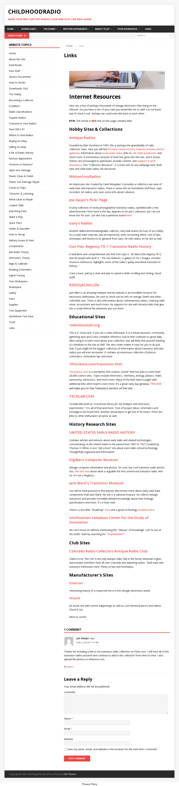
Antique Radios (82, 137)
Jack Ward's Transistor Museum (96, 483)
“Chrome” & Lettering (21, 193)
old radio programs (144, 153)
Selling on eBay (17, 147)
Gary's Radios (80, 223)
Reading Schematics (20, 269)
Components (16, 246)
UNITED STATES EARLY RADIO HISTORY (102, 432)
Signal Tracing (17, 275)
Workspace (15, 287)
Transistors (115, 534)
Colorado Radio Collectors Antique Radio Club (108, 551)
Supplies (13, 304)
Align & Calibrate (18, 263)
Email (67, 728)
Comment (69, 692)
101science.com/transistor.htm (95, 364)
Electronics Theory (19, 257)
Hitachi (74, 598)
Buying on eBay (18, 141)
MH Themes (70, 774)
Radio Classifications (20, 111)
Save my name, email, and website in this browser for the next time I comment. (112, 749)
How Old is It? (16, 129)
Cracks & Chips (17, 187)
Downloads (28, 28)
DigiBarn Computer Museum (93, 459)
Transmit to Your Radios (23, 123)
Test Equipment (18, 310)
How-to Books (17, 82)
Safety (12, 292)
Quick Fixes (15, 222)
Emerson (76, 583)
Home (10, 28)
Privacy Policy (89, 784)
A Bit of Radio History (21, 152)
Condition (14, 106)
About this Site (17, 59)
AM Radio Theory (19, 252)
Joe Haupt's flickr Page (88, 200)
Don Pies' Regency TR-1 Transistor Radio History (110, 246)
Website (68, 739)
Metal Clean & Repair (21, 199)
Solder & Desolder (19, 228)
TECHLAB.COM (81, 396)
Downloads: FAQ (18, 88)
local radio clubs (112, 153)
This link (155, 384)
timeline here (146, 509)
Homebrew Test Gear (21, 316)
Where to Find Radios (21, 135)
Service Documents (20, 76)
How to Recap (17, 234)
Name (68, 718)
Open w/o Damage (20, 170)
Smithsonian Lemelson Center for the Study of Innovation (109, 520)
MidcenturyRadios (85, 176)
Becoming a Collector (21, 100)
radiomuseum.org (84, 325)
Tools (12, 322)
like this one (82, 471)
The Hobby (49, 28)
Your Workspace (127, 28)
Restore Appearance (75, 28)
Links (148, 28)
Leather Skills (16, 205)
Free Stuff (14, 71)
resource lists (127, 149)
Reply (70, 667)
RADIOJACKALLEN (84, 285)
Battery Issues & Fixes (21, 240)
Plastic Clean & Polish (21, 176)
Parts (12, 298)
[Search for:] (152, 35)
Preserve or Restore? (21, 164)
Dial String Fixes (18, 211)
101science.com (78, 371)
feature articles (145, 149)
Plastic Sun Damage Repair (24, 182)
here (129, 215)
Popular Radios (17, 117)
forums (112, 149)
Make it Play (102, 28)
